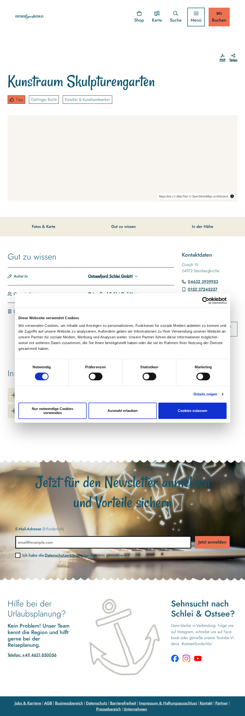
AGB (48, 703)
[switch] (95, 376)
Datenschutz (96, 703)
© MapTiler (181, 196)
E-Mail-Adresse (39, 529)
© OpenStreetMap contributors (208, 196)
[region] (122, 158)
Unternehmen (135, 709)
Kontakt (206, 703)
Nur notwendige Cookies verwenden (52, 411)
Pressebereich (108, 709)
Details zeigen (205, 394)
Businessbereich (69, 703)
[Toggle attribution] (232, 196)
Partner (221, 703)
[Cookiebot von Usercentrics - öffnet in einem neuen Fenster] (206, 300)
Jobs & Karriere (28, 703)
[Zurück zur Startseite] (29, 16)
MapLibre (165, 196)
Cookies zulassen (192, 411)
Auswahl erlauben (122, 411)
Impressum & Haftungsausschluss (168, 703)
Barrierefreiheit (123, 703)
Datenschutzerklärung (64, 555)
